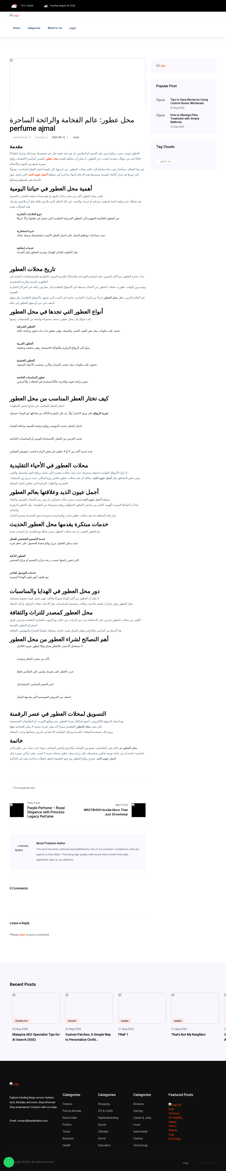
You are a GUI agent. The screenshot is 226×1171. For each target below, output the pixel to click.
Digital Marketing (108, 1117)
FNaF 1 (123, 1034)
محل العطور (166, 161)
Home (16, 28)
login (22, 934)
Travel (66, 1131)
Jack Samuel (20, 137)
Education (104, 1145)
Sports (102, 1124)
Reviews (138, 1104)
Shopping (104, 1104)
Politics (67, 1124)
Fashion (72, 1021)
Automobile (140, 1131)
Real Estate (70, 1117)
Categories (34, 28)
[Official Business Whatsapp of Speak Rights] (9, 1162)
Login (72, 28)
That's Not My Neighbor (188, 1034)
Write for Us (55, 28)
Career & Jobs (142, 1117)
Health (66, 1145)
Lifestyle (40, 137)
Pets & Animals (72, 1111)
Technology (21, 1021)
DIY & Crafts (105, 1111)
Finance (67, 1104)
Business (68, 1138)
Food (136, 1124)
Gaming (125, 1021)
